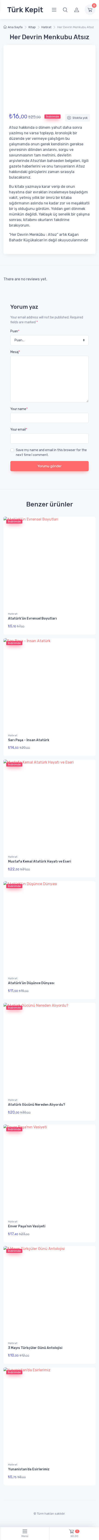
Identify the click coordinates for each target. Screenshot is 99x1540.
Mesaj (15, 352)
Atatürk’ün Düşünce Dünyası (31, 983)
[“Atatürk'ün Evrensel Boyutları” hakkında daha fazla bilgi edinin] (85, 627)
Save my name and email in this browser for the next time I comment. (51, 452)
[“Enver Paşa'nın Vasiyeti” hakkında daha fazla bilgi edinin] (85, 1235)
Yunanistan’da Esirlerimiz (29, 1469)
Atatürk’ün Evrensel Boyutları (32, 618)
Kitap (32, 27)
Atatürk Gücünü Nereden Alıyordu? (36, 1105)
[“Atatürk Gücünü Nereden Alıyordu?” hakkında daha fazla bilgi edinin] (85, 1113)
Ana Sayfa (15, 27)
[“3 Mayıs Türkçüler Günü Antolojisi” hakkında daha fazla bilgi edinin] (85, 1356)
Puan (14, 331)
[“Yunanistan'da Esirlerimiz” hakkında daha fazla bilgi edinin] (85, 1478)
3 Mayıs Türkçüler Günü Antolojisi (35, 1348)
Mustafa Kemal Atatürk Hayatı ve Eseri (39, 861)
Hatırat (46, 27)
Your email (18, 429)
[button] (65, 9)
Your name (19, 409)
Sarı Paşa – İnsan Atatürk (28, 740)
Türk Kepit (25, 9)
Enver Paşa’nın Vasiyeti (26, 1226)
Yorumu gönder (49, 466)
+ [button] (83, 749)
